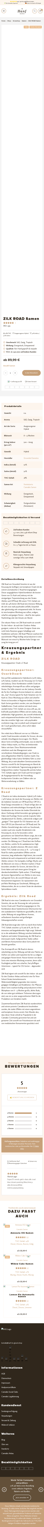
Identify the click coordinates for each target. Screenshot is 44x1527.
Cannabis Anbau (7, 1453)
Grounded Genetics (31, 458)
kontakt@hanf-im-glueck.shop (11, 1343)
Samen (24, 21)
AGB (3, 1374)
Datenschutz (6, 1378)
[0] (40, 12)
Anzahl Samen (9, 366)
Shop (9, 21)
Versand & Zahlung (8, 1420)
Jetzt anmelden (21, 1498)
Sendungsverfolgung (9, 1411)
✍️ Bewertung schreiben (22, 1097)
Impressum (5, 1383)
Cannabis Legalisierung (10, 1396)
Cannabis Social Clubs (9, 1392)
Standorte (5, 1449)
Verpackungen (6, 1416)
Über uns (4, 1444)
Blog (3, 1440)
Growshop (16, 21)
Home (3, 21)
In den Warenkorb (31, 373)
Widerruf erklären (8, 1425)
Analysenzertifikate (8, 1387)
